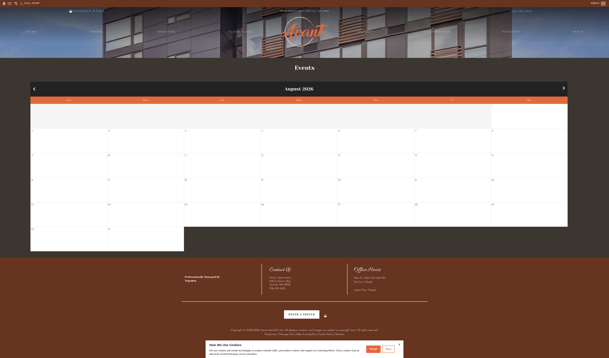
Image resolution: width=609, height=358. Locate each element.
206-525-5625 (522, 11)
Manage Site (286, 334)
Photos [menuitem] (96, 32)
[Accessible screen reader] (4, 3)
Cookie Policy (325, 334)
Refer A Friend (301, 314)
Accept (373, 349)
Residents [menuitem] (511, 32)
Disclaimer (271, 334)
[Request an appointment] (16, 3)
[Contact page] (10, 3)
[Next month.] (564, 89)
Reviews (339, 334)
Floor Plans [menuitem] (240, 32)
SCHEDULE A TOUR (89, 11)
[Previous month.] (33, 89)
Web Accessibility (306, 334)
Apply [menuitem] (578, 32)
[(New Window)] (70, 11)
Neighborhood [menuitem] (437, 32)
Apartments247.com (272, 330)
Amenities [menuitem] (166, 32)
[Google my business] (325, 317)
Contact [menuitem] (364, 32)
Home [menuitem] (32, 32)
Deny (388, 349)
